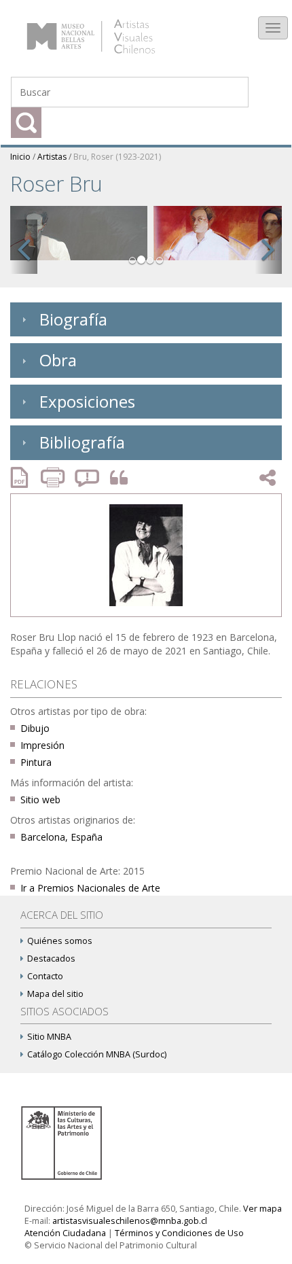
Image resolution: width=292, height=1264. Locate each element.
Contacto (45, 976)
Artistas (52, 156)
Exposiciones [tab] (87, 401)
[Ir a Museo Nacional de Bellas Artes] (63, 1142)
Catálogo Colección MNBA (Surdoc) (96, 1054)
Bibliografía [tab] (82, 442)
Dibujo (35, 728)
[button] (23, 247)
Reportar (87, 477)
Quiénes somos (59, 941)
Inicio (20, 156)
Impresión (42, 745)
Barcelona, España (61, 836)
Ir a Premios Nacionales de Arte (90, 887)
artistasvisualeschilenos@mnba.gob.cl (129, 1221)
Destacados (51, 958)
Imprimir (54, 477)
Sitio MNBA (49, 1036)
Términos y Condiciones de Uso (179, 1233)
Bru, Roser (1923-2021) (117, 156)
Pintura (36, 762)
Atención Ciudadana (65, 1233)
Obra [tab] (58, 360)
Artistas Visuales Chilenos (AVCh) (108, 30)
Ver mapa (262, 1208)
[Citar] (115, 478)
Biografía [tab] (73, 319)
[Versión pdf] (23, 477)
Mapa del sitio (55, 994)
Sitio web (40, 799)
